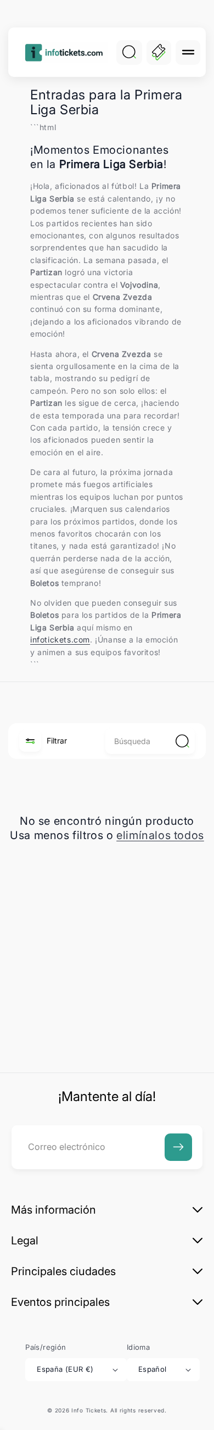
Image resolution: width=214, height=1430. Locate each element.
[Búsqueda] (129, 52)
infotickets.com (60, 639)
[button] (188, 52)
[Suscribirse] (178, 1147)
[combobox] (150, 741)
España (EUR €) (65, 1369)
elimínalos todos (160, 835)
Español (152, 1369)
